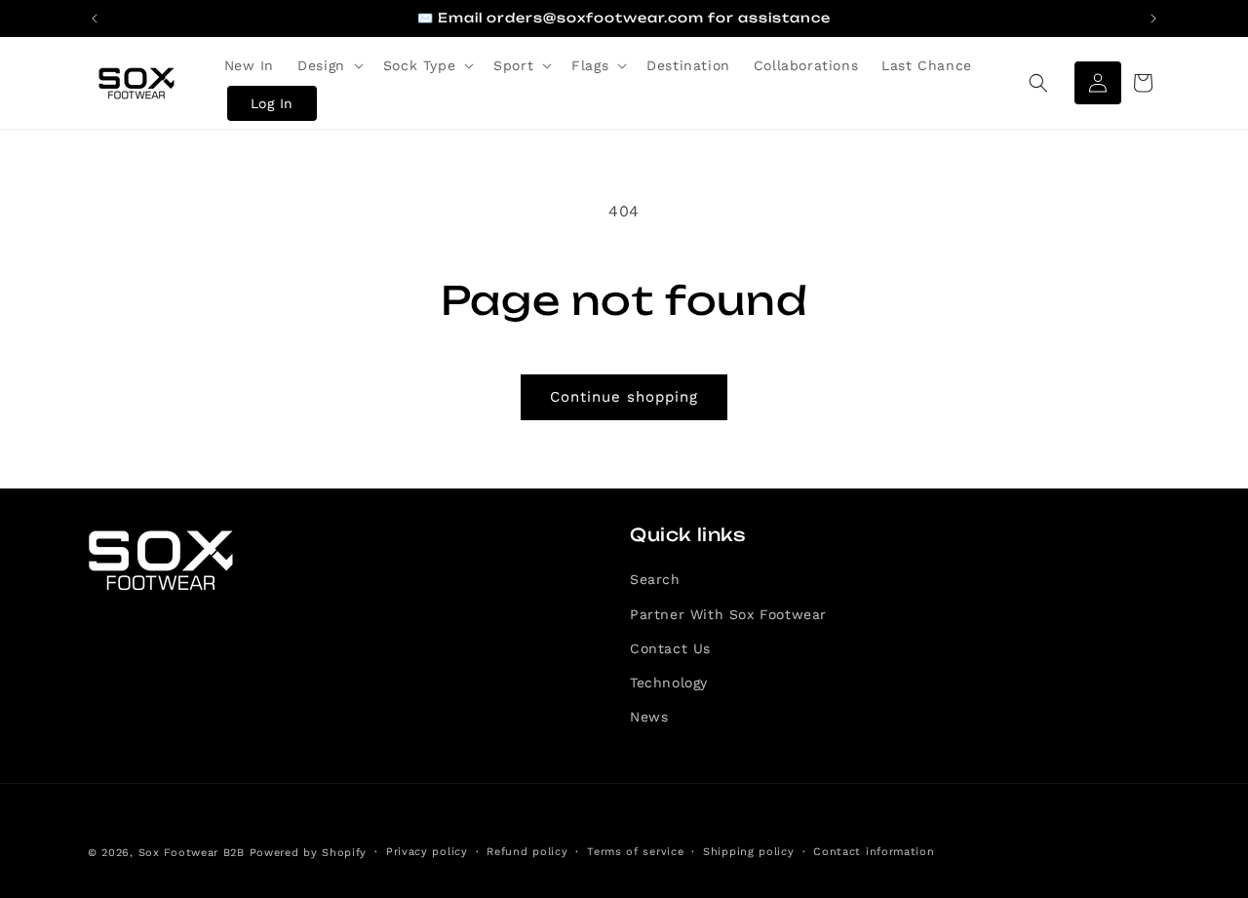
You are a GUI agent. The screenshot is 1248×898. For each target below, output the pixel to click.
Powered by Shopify (309, 852)
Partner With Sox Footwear (728, 614)
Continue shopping (624, 397)
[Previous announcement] (94, 18)
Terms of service (635, 851)
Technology (669, 682)
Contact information (873, 851)
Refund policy (527, 851)
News (649, 716)
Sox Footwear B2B (191, 852)
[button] (328, 65)
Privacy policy (427, 851)
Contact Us (670, 648)
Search (655, 579)
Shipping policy (749, 851)
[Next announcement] (1153, 18)
